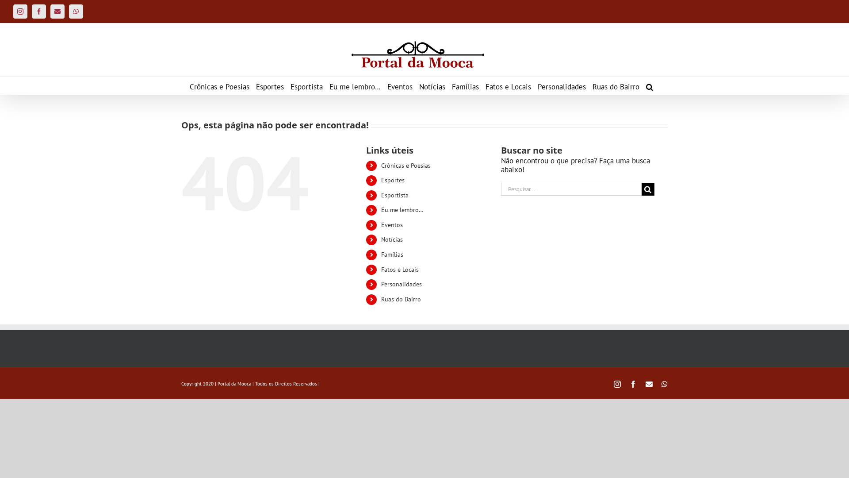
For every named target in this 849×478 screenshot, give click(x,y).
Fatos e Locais (400, 270)
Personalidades (401, 284)
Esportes (393, 180)
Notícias (392, 239)
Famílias (392, 254)
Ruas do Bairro (401, 299)
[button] (649, 86)
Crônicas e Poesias (406, 166)
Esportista (395, 195)
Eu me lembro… (402, 210)
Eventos (392, 225)
